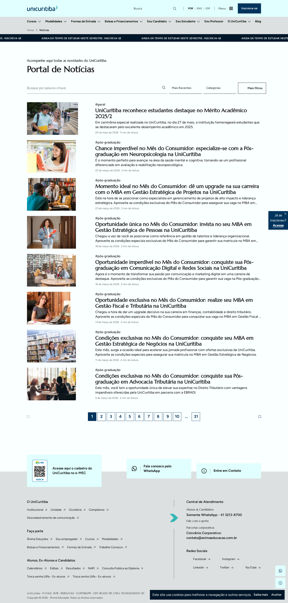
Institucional (35, 510)
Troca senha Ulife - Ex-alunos (46, 576)
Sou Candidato (157, 21)
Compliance (97, 510)
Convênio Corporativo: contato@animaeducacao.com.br (211, 535)
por (190, 8)
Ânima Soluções (37, 539)
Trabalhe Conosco (111, 547)
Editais (54, 568)
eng (199, 8)
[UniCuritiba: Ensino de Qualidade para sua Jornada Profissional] (42, 8)
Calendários (35, 568)
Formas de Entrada (83, 21)
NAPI (91, 568)
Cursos (31, 21)
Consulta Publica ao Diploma (120, 568)
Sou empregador (67, 539)
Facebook (199, 559)
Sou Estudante (185, 21)
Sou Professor (213, 21)
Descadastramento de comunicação (51, 518)
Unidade (56, 510)
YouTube (251, 567)
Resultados (73, 568)
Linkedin (198, 567)
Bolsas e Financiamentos (121, 21)
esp (208, 8)
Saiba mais (261, 594)
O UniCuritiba (237, 21)
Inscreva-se (249, 8)
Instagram (228, 559)
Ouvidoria (75, 510)
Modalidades (53, 21)
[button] (280, 570)
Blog (258, 21)
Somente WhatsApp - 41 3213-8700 (214, 515)
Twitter (224, 567)
